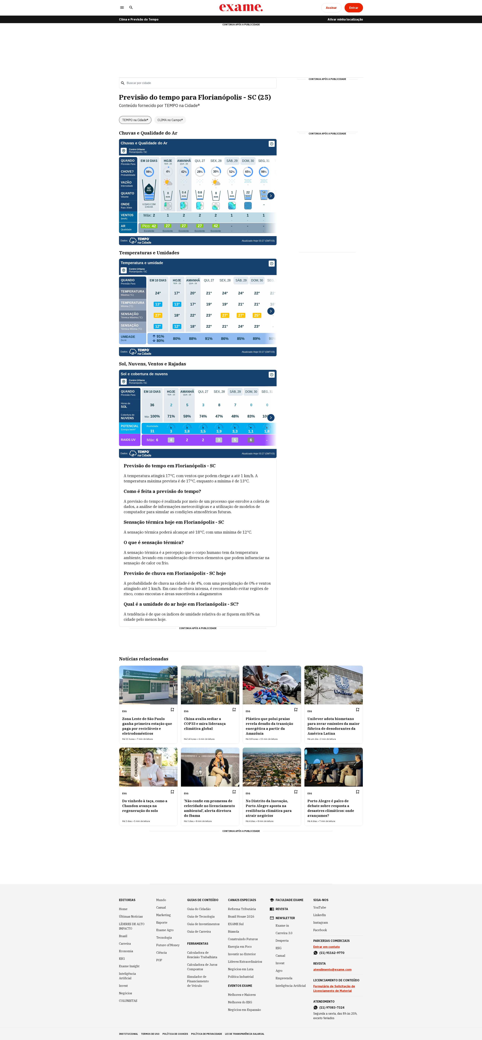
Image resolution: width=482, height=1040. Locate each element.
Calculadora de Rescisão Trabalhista (202, 955)
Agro (279, 971)
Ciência (161, 952)
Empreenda (284, 978)
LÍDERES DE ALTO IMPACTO (131, 926)
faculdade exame (289, 900)
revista (282, 909)
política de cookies (175, 1033)
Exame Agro (165, 930)
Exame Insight (129, 966)
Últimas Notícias (131, 916)
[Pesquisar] (131, 8)
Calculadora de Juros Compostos (202, 967)
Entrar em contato (326, 947)
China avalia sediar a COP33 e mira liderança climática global (205, 724)
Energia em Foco (240, 946)
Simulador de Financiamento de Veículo (198, 981)
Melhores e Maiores (242, 995)
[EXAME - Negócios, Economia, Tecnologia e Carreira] (241, 7)
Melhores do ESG (240, 1002)
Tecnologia (164, 937)
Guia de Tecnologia (201, 916)
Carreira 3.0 (284, 933)
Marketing (163, 915)
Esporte (161, 922)
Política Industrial (241, 977)
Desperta (282, 940)
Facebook (320, 930)
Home (123, 909)
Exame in (282, 925)
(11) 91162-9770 (331, 953)
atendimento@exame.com (332, 969)
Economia (126, 951)
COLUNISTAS (128, 1001)
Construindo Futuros (243, 939)
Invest (123, 986)
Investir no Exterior (242, 954)
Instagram (320, 922)
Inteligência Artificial (127, 976)
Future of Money (168, 945)
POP (159, 960)
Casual (161, 907)
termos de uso (150, 1033)
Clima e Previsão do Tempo (139, 19)
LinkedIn (319, 915)
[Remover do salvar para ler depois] (172, 709)
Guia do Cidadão (199, 909)
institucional (128, 1033)
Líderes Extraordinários (245, 961)
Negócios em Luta (240, 969)
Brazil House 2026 (241, 916)
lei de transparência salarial (244, 1033)
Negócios (125, 993)
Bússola (233, 931)
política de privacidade (206, 1033)
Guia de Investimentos (203, 924)
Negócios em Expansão (244, 1010)
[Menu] (122, 8)
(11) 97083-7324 (331, 1007)
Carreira (125, 943)
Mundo (161, 900)
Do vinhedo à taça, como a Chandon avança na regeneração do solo (144, 806)
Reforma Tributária (242, 909)
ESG (122, 958)
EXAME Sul (236, 924)
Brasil (123, 936)
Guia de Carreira (199, 931)
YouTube (319, 907)
